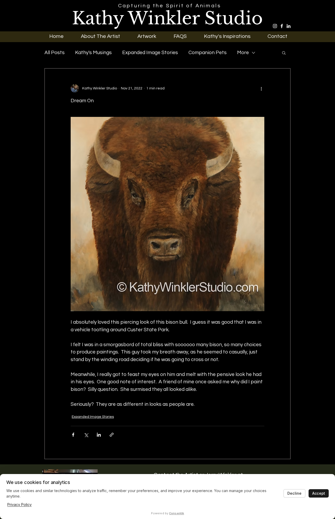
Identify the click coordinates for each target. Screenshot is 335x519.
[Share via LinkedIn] (98, 434)
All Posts (54, 52)
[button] (147, 36)
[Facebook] (281, 26)
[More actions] (261, 88)
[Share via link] (111, 434)
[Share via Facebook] (73, 434)
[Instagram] (275, 26)
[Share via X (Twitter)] (85, 434)
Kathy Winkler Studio (167, 18)
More (243, 52)
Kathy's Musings (93, 52)
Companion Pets (207, 52)
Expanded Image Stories (150, 52)
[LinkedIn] (288, 26)
